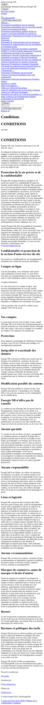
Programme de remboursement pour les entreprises (20, 42)
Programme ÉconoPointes (11, 60)
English (4, 4)
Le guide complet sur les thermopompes (21, 95)
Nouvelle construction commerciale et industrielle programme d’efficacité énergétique (21, 56)
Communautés (7, 71)
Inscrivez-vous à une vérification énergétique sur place (21, 67)
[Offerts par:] (6, 692)
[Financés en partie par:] (5, 676)
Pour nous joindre (8, 11)
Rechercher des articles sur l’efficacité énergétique (20, 94)
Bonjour (4, 111)
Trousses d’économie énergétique (14, 29)
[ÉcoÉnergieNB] (8, 18)
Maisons (4, 23)
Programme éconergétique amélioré (14, 31)
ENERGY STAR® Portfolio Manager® (16, 51)
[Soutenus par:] (8, 684)
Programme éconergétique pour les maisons (17, 25)
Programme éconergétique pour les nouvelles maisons (21, 27)
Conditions (16, 703)
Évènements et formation (19, 64)
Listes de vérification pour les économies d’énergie (20, 90)
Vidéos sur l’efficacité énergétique (14, 88)
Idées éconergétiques (9, 86)
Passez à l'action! (7, 101)
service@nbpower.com (12, 246)
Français (5, 9)
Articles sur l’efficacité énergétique (14, 92)
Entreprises (5, 40)
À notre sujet (6, 701)
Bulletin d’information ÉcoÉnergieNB (18, 98)
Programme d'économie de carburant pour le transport (19, 65)
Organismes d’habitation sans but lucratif (16, 73)
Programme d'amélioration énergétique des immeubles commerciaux (21, 53)
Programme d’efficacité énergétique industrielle (19, 49)
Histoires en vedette (8, 84)
